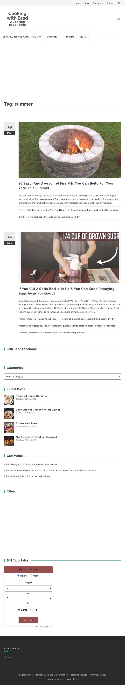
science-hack (94, 325)
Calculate (28, 620)
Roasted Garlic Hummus (32, 396)
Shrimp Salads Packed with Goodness (31, 476)
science (83, 325)
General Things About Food (20, 36)
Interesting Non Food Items (52, 210)
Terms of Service (78, 674)
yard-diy (75, 217)
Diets (83, 36)
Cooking (52, 36)
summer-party (69, 332)
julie (6, 464)
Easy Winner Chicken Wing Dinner (38, 409)
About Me (98, 3)
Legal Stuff (25, 674)
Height (28, 582)
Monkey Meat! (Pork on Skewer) (36, 437)
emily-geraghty (35, 325)
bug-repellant (88, 319)
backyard (98, 210)
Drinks (70, 36)
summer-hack (35, 332)
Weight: (22, 609)
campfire (114, 210)
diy (109, 319)
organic (74, 325)
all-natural (74, 319)
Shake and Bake (26, 423)
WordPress (73, 679)
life (46, 217)
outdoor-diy (55, 217)
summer (66, 217)
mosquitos (63, 325)
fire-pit (26, 217)
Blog (86, 3)
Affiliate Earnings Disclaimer (50, 674)
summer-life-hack (52, 332)
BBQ (106, 210)
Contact (111, 3)
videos (80, 332)
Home (78, 3)
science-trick (109, 325)
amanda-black (86, 210)
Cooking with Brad (17, 16)
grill (41, 217)
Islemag (50, 679)
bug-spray (101, 319)
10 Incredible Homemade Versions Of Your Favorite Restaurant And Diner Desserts (54, 470)
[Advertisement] (62, 66)
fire (20, 217)
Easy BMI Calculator (47, 627)
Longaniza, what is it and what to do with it (35, 464)
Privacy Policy (98, 674)
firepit (34, 217)
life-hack (52, 325)
